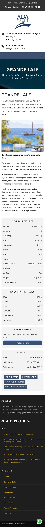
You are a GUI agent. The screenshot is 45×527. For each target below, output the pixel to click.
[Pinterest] (32, 7)
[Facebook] (23, 7)
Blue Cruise (8, 503)
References (8, 492)
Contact (34, 3)
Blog (28, 3)
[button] (41, 122)
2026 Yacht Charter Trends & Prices (18, 434)
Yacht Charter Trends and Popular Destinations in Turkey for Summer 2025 (23, 440)
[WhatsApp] (28, 421)
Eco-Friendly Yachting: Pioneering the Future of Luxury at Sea (23, 448)
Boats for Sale (10, 482)
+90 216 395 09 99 (34, 357)
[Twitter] (26, 7)
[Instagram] (36, 7)
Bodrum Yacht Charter (15, 387)
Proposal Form (22, 343)
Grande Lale (27, 78)
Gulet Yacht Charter (14, 382)
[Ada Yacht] (22, 21)
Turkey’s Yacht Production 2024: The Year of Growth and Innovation (22, 460)
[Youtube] (39, 7)
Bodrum (15, 78)
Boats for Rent (33, 75)
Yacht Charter (19, 3)
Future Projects (10, 508)
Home (10, 3)
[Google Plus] (11, 421)
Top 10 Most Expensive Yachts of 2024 (20, 454)
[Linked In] (29, 7)
